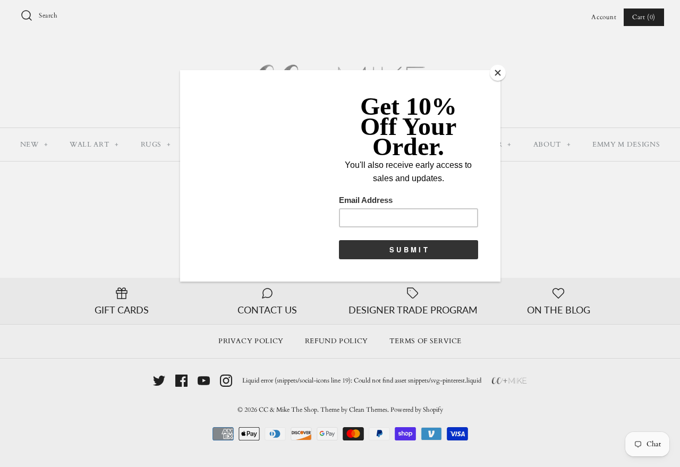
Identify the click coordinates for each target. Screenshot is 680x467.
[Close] (498, 73)
